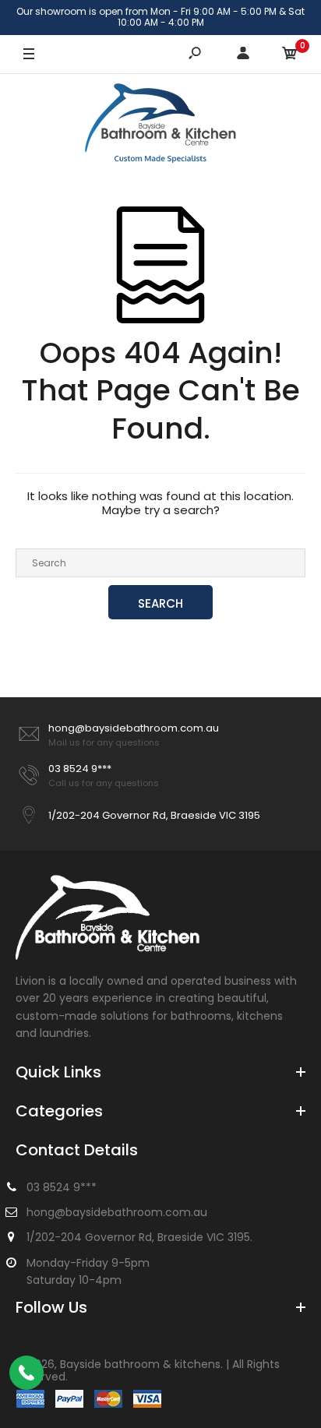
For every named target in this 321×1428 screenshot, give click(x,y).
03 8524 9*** (79, 768)
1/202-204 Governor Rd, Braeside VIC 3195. (139, 1237)
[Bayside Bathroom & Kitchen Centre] (160, 124)
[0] (290, 54)
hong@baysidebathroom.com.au (133, 728)
